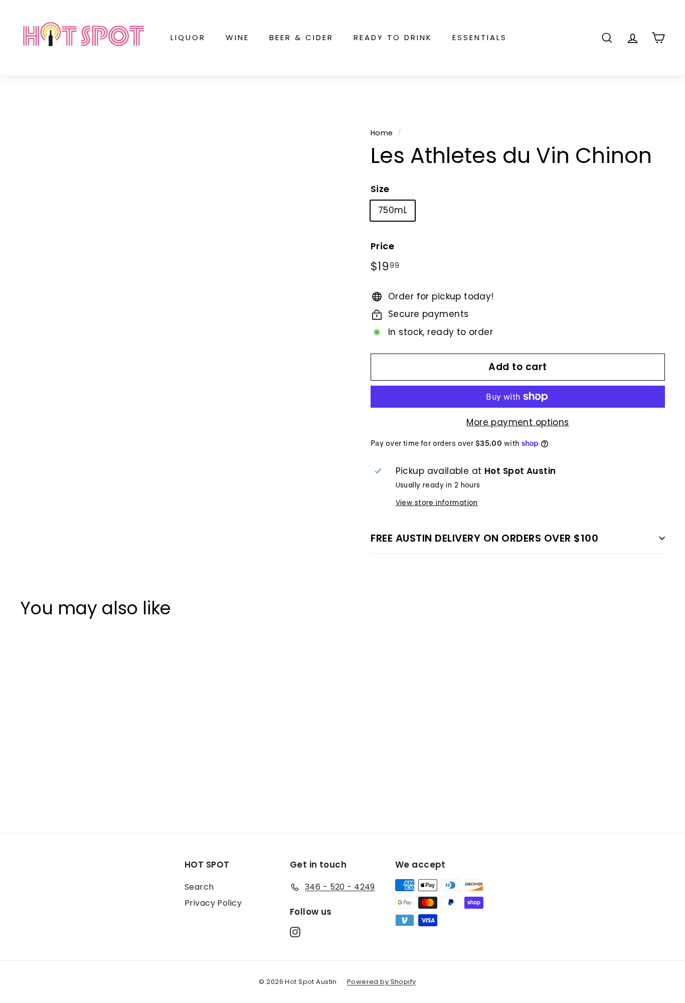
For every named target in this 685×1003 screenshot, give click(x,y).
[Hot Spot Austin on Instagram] (295, 932)
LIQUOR (188, 37)
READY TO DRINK (393, 37)
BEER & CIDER (301, 37)
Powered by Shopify (381, 981)
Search (199, 887)
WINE (237, 37)
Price (382, 246)
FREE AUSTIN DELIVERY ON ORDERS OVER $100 (484, 538)
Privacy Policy (213, 903)
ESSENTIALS (479, 37)
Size (380, 189)
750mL (392, 210)
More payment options (517, 422)
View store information (437, 503)
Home (382, 133)
